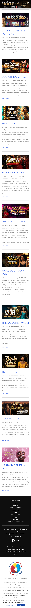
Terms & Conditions (15, 507)
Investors (15, 503)
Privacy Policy (15, 515)
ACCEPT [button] (21, 605)
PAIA (15, 512)
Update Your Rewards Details (15, 522)
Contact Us (15, 510)
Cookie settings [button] (10, 605)
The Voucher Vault (15, 322)
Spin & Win (9, 123)
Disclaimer (15, 517)
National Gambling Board (15, 547)
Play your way (12, 418)
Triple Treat (11, 371)
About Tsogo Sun (15, 500)
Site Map (15, 519)
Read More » (5, 98)
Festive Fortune (13, 221)
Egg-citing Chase (14, 76)
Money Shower (13, 172)
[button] (28, 2)
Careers (15, 505)
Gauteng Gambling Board (15, 549)
